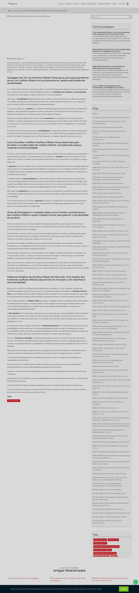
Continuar (124, 589)
